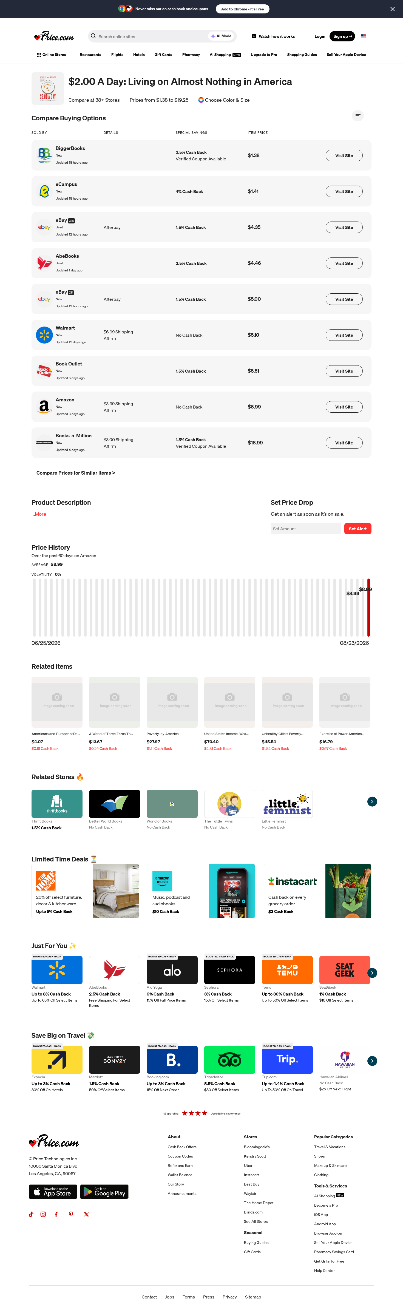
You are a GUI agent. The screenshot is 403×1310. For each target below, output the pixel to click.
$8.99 (254, 407)
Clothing (321, 1175)
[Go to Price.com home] (54, 36)
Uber (248, 1165)
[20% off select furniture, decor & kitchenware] (85, 891)
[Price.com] (54, 1153)
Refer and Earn (180, 1165)
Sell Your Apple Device (346, 55)
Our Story (176, 1184)
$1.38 (254, 155)
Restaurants (90, 55)
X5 (71, 292)
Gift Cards (163, 55)
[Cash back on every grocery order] (317, 891)
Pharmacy (191, 55)
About (174, 1136)
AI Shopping (221, 55)
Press (208, 1297)
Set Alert (358, 528)
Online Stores (54, 55)
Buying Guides (256, 1243)
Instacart (251, 1175)
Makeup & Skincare (330, 1165)
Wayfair (250, 1193)
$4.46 (254, 263)
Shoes (319, 1156)
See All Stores (256, 1221)
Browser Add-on (328, 1233)
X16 (71, 220)
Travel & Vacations (329, 1147)
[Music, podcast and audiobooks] (201, 891)
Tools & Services (330, 1185)
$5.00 (254, 299)
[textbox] (363, 36)
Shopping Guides (302, 55)
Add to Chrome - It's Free (242, 9)
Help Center (324, 1271)
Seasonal (253, 1232)
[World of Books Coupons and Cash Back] (172, 811)
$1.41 (253, 191)
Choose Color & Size (227, 100)
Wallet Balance (180, 1175)
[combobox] (162, 36)
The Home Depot (259, 1203)
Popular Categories (333, 1136)
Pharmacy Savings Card (334, 1252)
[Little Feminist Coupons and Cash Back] (287, 811)
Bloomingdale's (257, 1147)
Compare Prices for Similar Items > (75, 473)
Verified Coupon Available (201, 158)
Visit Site (344, 155)
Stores (250, 1136)
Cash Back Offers (182, 1147)
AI (224, 36)
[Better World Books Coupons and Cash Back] (114, 811)
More (40, 514)
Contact (149, 1297)
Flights (117, 55)
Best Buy (251, 1184)
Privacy (230, 1297)
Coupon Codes (180, 1156)
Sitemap (253, 1297)
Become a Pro (326, 1205)
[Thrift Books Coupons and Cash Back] (57, 811)
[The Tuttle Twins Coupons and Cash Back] (229, 811)
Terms (189, 1297)
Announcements (182, 1193)
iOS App (321, 1215)
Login (320, 36)
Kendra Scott (255, 1156)
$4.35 (254, 227)
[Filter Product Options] (358, 115)
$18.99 (255, 443)
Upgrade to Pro (264, 55)
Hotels (139, 55)
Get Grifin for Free (329, 1261)
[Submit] (93, 37)
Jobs (169, 1297)
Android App (325, 1224)
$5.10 (253, 335)
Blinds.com (253, 1212)
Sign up (341, 36)
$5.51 (253, 371)
